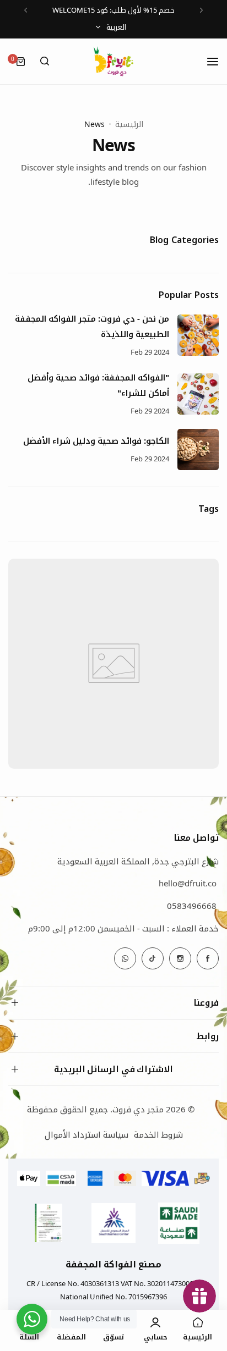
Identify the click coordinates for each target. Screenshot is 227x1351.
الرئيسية (129, 124)
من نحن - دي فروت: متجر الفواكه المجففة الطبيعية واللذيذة (92, 326)
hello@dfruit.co (188, 883)
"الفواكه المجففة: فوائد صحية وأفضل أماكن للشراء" (98, 385)
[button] (201, 10)
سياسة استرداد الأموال (86, 1134)
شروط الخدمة (158, 1134)
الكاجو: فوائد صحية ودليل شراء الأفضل (96, 440)
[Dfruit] (113, 61)
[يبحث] (45, 61)
